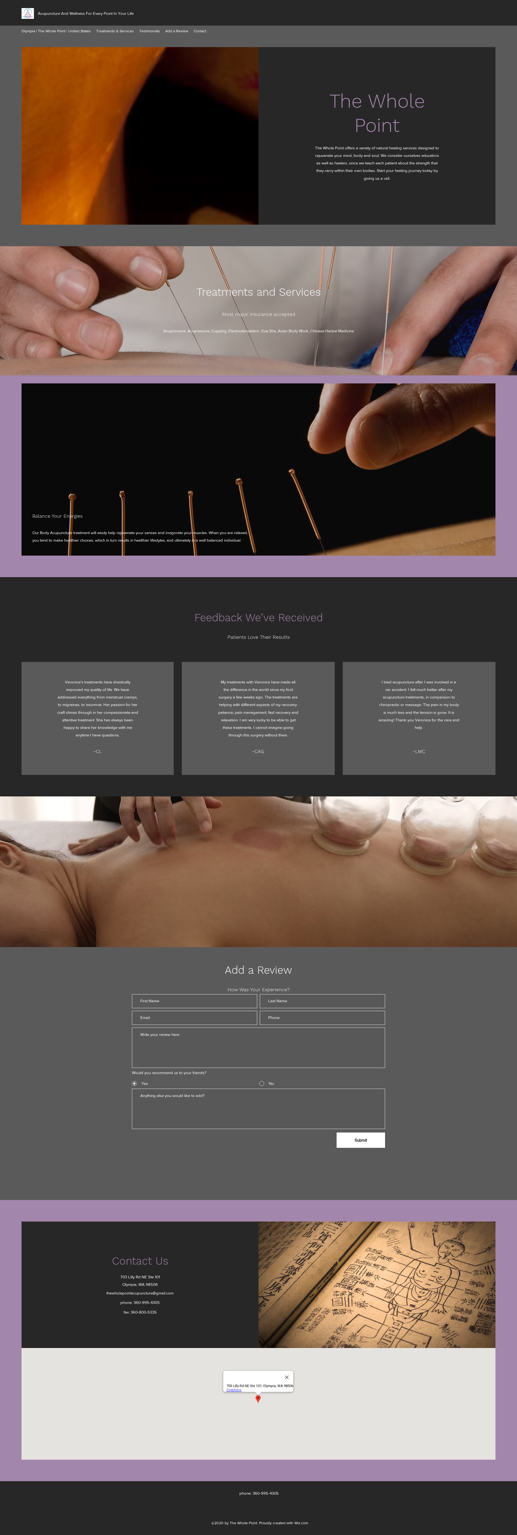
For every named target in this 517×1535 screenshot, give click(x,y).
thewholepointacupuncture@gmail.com (140, 1293)
